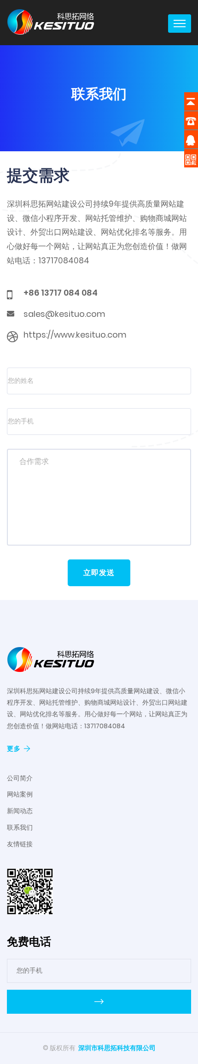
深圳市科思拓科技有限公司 (117, 1047)
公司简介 (20, 778)
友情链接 (20, 844)
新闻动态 (20, 810)
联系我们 (20, 827)
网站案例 (20, 794)
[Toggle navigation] (179, 23)
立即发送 (99, 572)
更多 (14, 748)
